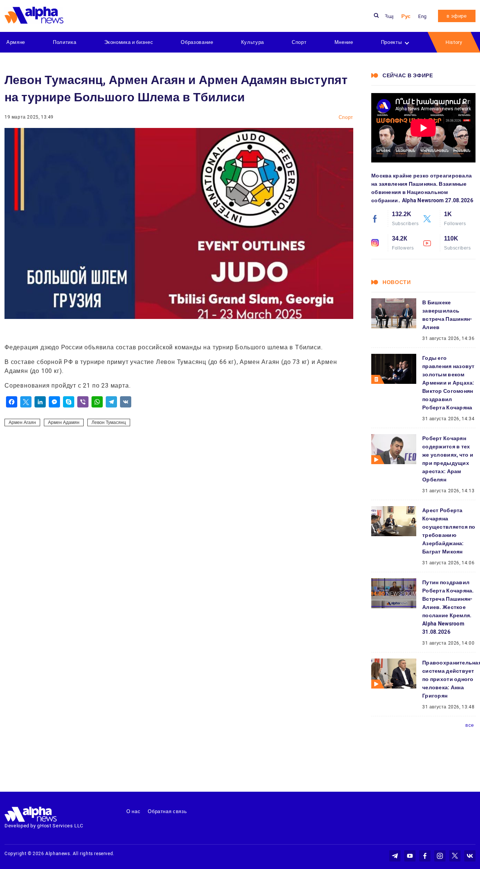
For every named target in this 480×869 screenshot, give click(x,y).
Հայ (389, 16)
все (469, 725)
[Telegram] (111, 401)
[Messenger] (54, 401)
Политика (64, 42)
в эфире (457, 16)
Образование (197, 42)
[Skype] (69, 401)
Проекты (391, 42)
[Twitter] (26, 401)
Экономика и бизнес (128, 42)
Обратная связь (167, 811)
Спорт (299, 42)
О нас (133, 811)
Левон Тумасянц (109, 422)
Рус (406, 16)
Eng (422, 16)
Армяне (15, 42)
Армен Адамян (64, 422)
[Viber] (83, 401)
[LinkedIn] (40, 401)
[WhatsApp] (97, 401)
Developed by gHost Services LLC (43, 825)
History (454, 42)
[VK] (125, 401)
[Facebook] (11, 401)
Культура (252, 42)
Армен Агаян (22, 422)
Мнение (343, 42)
